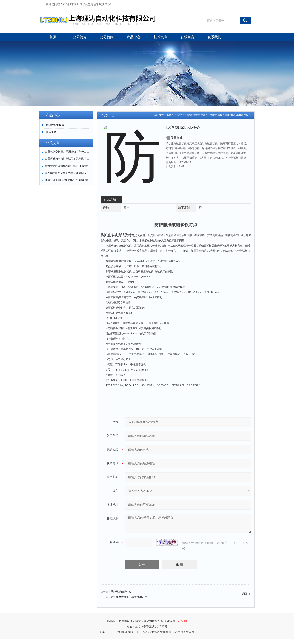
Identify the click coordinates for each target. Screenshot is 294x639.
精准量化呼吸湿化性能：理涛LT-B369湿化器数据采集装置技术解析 (67, 165)
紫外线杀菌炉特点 (121, 591)
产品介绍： (111, 199)
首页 (169, 115)
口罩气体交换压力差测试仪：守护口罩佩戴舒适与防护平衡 (67, 151)
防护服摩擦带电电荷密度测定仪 (129, 596)
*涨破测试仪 (215, 115)
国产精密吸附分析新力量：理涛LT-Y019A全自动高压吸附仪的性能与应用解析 (67, 173)
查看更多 (51, 132)
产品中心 (179, 115)
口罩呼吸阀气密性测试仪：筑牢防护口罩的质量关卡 (67, 158)
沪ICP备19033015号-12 (125, 631)
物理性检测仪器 (55, 124)
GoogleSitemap (150, 631)
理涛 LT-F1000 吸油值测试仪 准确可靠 (66, 180)
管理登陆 (165, 631)
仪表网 (190, 631)
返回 (244, 593)
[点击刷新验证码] (167, 542)
